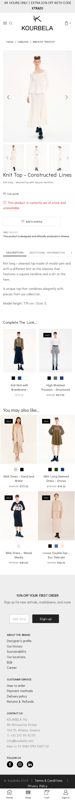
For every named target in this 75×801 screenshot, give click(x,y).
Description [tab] (14, 252)
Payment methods (20, 690)
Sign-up (46, 618)
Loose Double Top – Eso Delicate (56, 555)
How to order (16, 685)
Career (12, 667)
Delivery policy (17, 696)
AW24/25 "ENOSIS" (44, 41)
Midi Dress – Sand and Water (19, 478)
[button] (8, 97)
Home (9, 41)
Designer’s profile (19, 640)
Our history (14, 646)
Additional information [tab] (47, 252)
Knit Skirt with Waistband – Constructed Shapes (19, 389)
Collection (23, 41)
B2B (9, 662)
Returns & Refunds (20, 701)
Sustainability (16, 651)
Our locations (16, 657)
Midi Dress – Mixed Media (19, 555)
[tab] (14, 252)
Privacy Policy (37, 786)
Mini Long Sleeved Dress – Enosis (56, 478)
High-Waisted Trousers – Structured (55, 387)
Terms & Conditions (49, 780)
